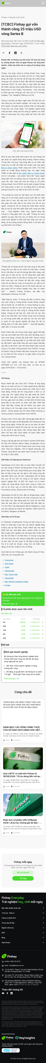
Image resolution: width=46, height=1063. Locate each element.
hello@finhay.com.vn (16, 965)
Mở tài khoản (23, 872)
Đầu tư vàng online (9, 168)
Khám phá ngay (8, 604)
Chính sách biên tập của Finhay (14, 46)
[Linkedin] (11, 993)
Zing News (9, 564)
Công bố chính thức (16, 17)
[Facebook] (7, 993)
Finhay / (4, 17)
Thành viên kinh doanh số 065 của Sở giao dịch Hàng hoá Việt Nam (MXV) (22, 1045)
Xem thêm (5, 613)
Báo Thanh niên (11, 574)
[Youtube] (3, 993)
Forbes (7, 585)
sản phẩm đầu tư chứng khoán (32, 173)
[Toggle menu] (43, 3)
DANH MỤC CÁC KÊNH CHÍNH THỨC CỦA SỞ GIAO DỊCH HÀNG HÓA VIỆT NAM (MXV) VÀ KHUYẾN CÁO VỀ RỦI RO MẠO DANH (22, 728)
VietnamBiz (9, 578)
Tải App (23, 878)
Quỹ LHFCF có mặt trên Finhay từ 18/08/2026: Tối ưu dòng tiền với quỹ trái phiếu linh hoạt (22, 775)
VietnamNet (9, 571)
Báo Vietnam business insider (16, 582)
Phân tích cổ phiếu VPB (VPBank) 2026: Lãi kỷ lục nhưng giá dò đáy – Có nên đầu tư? (23, 821)
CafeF (7, 567)
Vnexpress (9, 560)
